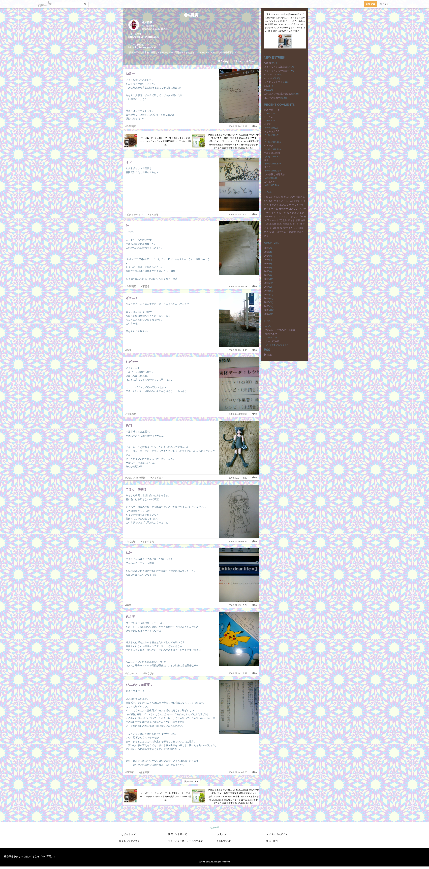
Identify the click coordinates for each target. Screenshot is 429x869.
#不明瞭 (145, 286)
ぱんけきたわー (272, 97)
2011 (266, 298)
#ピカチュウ (131, 673)
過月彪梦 (147, 22)
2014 (266, 286)
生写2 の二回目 (272, 152)
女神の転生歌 (272, 341)
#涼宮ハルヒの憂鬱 (135, 477)
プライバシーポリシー (180, 840)
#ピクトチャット (134, 214)
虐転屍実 (191, 14)
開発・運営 (272, 840)
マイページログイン (276, 834)
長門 (129, 425)
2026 (266, 248)
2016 (266, 279)
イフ (129, 162)
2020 (266, 271)
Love (238, 61)
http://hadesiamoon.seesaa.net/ (143, 36)
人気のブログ (224, 834)
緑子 (266, 160)
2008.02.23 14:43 (238, 350)
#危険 (128, 350)
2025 (266, 251)
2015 (266, 282)
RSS (269, 354)
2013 (266, 290)
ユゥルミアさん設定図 (275, 66)
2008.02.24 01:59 (238, 286)
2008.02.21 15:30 (238, 477)
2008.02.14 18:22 (238, 673)
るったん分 (270, 116)
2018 (266, 275)
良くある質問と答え (129, 840)
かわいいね (270, 74)
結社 (129, 553)
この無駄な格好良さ (274, 174)
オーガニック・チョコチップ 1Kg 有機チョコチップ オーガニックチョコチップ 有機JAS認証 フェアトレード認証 (165, 141)
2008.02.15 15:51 (238, 605)
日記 (266, 85)
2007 (266, 313)
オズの (267, 124)
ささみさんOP (271, 131)
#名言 (128, 605)
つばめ (267, 62)
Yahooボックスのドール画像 (280, 330)
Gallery (224, 61)
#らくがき (153, 214)
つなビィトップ (127, 834)
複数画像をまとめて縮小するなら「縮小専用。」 (30, 856)
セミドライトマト (273, 82)
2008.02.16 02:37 (238, 541)
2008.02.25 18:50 (238, 214)
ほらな (267, 167)
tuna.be (214, 828)
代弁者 (130, 616)
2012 (266, 294)
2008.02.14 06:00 (238, 772)
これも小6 (269, 181)
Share (251, 61)
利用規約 (198, 840)
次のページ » (191, 781)
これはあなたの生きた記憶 (278, 93)
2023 (266, 259)
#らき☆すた (147, 541)
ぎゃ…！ (132, 297)
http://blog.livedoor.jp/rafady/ (142, 47)
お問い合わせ (224, 840)
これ (266, 138)
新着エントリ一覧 (177, 834)
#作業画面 (130, 126)
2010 (266, 302)
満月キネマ (271, 333)
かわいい (268, 78)
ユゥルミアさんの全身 (275, 70)
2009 (266, 306)
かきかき (268, 145)
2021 (266, 267)
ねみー (130, 73)
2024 (266, 255)
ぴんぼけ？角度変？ (139, 684)
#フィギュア (157, 477)
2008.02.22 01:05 (238, 413)
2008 (266, 310)
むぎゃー (132, 361)
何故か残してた (272, 109)
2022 (266, 263)
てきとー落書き (136, 489)
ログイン (384, 4)
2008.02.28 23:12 (238, 126)
